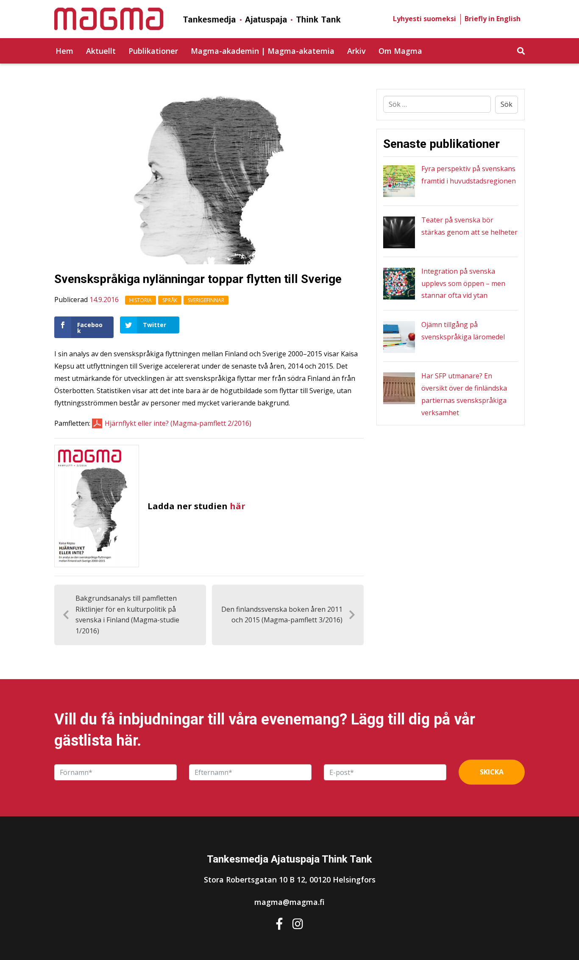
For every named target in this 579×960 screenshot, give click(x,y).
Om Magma (400, 51)
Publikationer (153, 51)
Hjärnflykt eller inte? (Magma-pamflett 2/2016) (178, 423)
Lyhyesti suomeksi (424, 18)
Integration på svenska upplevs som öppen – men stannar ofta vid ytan (463, 283)
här (237, 506)
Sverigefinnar (206, 300)
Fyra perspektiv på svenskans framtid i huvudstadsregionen (468, 175)
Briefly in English (493, 18)
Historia (140, 300)
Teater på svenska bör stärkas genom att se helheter (469, 226)
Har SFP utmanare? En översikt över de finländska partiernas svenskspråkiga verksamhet (464, 394)
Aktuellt (101, 51)
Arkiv (356, 51)
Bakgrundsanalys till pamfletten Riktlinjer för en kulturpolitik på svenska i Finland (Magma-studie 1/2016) (127, 614)
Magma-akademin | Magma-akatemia (262, 51)
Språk (169, 300)
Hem (64, 51)
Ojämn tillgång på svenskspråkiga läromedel (463, 330)
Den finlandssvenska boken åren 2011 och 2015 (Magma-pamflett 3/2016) (281, 615)
